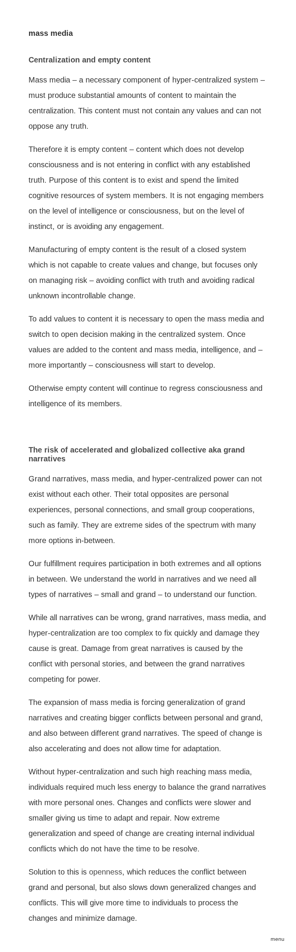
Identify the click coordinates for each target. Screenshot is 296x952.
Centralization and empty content (90, 60)
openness (105, 872)
